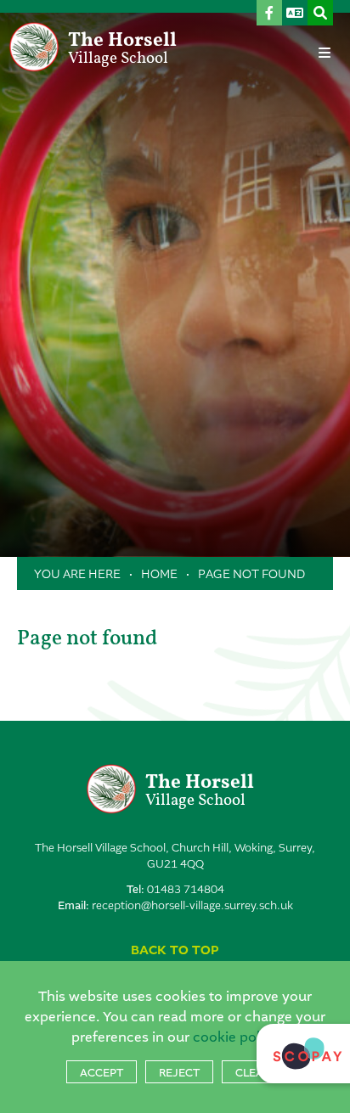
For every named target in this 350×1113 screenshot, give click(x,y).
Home (159, 574)
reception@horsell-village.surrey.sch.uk (192, 905)
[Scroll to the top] (175, 950)
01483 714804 (185, 889)
